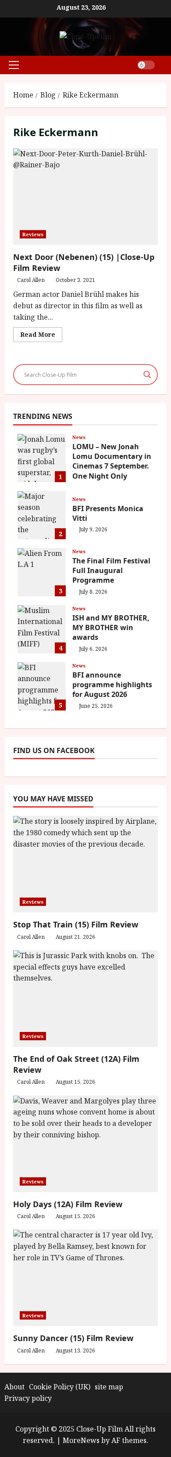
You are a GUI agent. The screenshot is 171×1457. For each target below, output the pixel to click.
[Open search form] (164, 64)
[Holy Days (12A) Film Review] (85, 1144)
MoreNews (81, 1440)
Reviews (32, 234)
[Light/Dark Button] (146, 65)
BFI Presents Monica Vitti (42, 515)
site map (109, 1387)
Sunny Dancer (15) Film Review (73, 1338)
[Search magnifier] (147, 374)
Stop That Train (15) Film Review (75, 924)
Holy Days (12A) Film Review (67, 1204)
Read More (41, 336)
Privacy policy (28, 1398)
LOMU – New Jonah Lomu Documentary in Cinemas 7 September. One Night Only (42, 458)
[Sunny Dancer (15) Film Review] (85, 1278)
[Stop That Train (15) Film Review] (85, 864)
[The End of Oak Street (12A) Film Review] (85, 998)
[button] (13, 65)
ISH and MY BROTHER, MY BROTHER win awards (42, 629)
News (79, 437)
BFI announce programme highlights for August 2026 (42, 686)
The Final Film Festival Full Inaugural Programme (42, 572)
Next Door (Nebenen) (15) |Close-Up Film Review (85, 196)
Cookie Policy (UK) (59, 1387)
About (14, 1387)
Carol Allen (31, 280)
